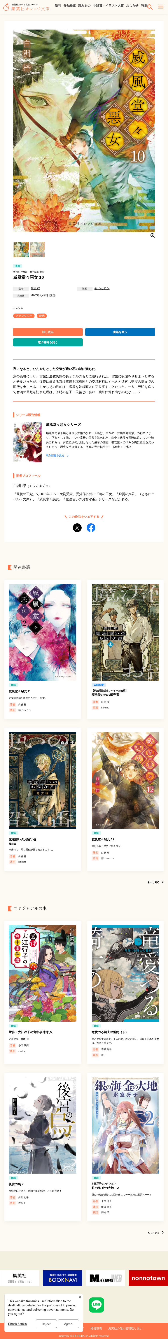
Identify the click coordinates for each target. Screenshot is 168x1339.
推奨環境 (96, 1328)
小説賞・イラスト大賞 (108, 5)
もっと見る (153, 882)
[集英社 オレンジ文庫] (27, 9)
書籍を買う (120, 332)
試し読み (48, 332)
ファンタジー (23, 315)
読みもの (84, 5)
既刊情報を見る (55, 455)
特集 (144, 5)
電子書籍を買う (48, 342)
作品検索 (70, 5)
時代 (42, 315)
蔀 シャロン (102, 288)
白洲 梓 (35, 288)
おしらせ (132, 5)
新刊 (58, 5)
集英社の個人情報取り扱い (125, 1328)
